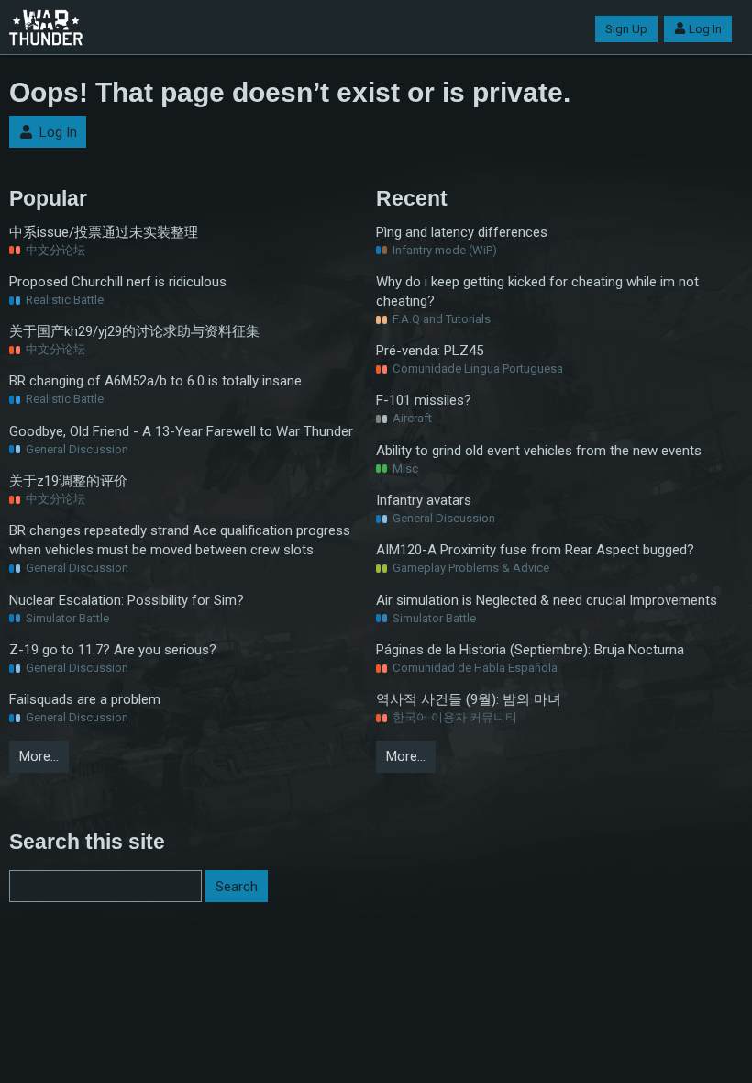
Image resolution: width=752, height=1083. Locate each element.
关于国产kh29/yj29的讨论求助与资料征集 (134, 331)
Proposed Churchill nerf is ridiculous (118, 282)
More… (39, 756)
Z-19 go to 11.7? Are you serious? (112, 650)
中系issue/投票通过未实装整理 (103, 232)
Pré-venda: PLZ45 (429, 350)
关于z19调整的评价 (68, 481)
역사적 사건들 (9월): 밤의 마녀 (468, 699)
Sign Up (626, 29)
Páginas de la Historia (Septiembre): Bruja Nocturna (530, 650)
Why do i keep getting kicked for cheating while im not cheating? (537, 291)
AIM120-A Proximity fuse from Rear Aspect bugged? (535, 550)
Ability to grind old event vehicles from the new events (539, 450)
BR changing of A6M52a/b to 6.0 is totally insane (155, 381)
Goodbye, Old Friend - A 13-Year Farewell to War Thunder (181, 431)
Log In (705, 29)
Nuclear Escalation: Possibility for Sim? (126, 600)
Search (237, 886)
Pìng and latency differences (461, 232)
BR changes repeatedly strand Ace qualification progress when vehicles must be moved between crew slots (179, 540)
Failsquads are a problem (84, 699)
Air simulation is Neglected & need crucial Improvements (546, 600)
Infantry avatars (423, 500)
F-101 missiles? (423, 400)
